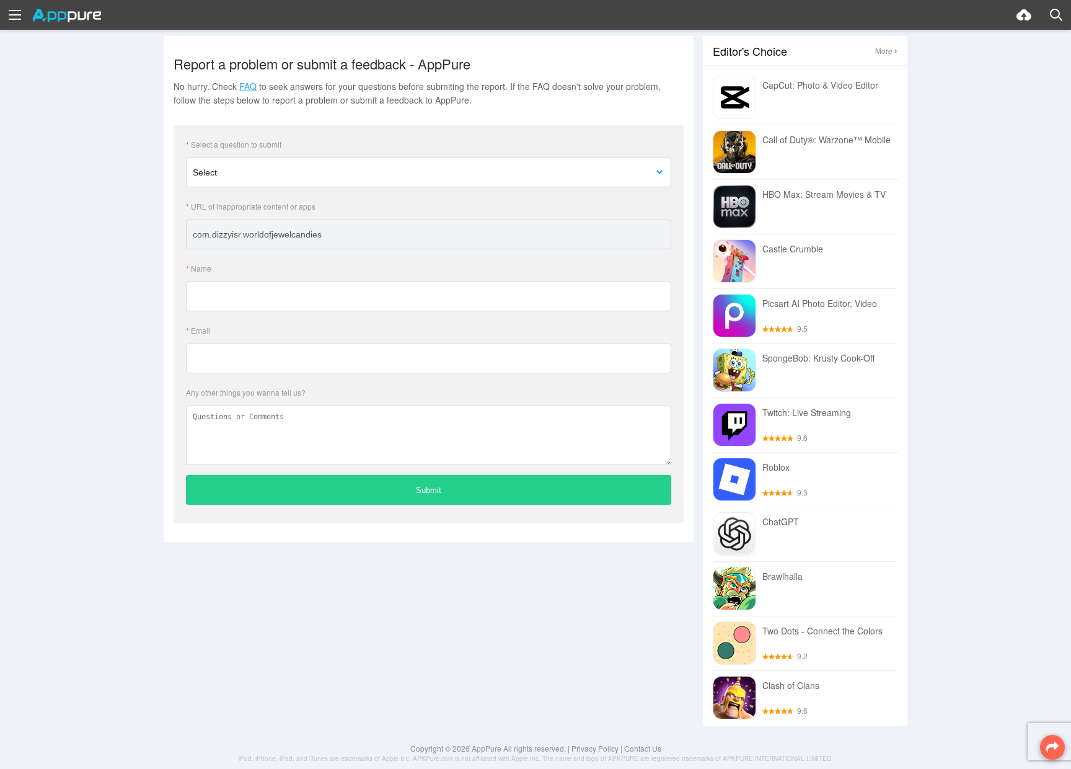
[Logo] (66, 15)
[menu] (15, 15)
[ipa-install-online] (1024, 15)
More (883, 50)
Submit (428, 490)
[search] (1056, 15)
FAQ (248, 86)
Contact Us (642, 748)
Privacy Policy (595, 748)
